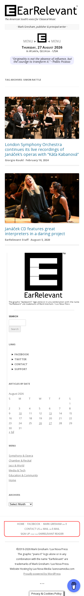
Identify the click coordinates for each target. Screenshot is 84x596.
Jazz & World (16, 465)
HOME (20, 524)
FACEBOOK (21, 354)
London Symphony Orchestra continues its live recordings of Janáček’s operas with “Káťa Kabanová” (42, 149)
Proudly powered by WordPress (42, 573)
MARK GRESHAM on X (55, 524)
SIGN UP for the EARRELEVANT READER (42, 534)
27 (50, 423)
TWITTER (20, 359)
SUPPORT (20, 369)
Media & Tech (17, 470)
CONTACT (21, 364)
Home (12, 480)
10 (20, 413)
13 (50, 413)
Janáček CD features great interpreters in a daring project (35, 231)
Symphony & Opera (21, 455)
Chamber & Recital (20, 460)
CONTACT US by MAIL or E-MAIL (42, 529)
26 (40, 423)
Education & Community (23, 475)
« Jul (11, 432)
